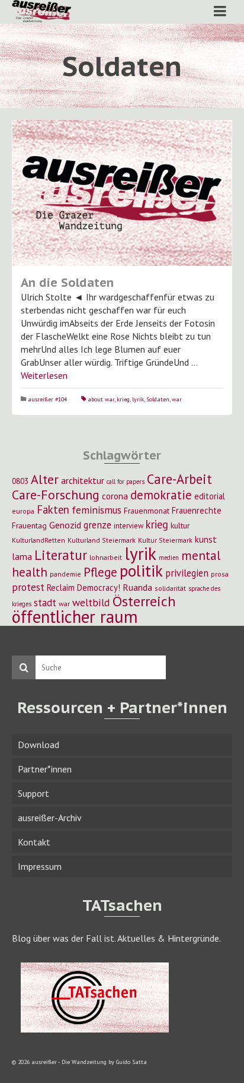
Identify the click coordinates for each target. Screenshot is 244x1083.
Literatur (60, 554)
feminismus (96, 510)
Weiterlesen (44, 375)
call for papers (126, 481)
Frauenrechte (196, 510)
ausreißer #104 (47, 399)
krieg (123, 399)
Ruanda (137, 587)
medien (169, 557)
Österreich (144, 601)
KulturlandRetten (38, 540)
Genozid (65, 525)
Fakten (53, 509)
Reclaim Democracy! (83, 587)
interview (128, 526)
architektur (82, 480)
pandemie (65, 573)
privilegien (186, 573)
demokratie (161, 495)
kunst (206, 539)
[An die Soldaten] (122, 193)
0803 (20, 481)
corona (115, 496)
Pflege (100, 571)
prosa (220, 573)
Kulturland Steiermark (102, 540)
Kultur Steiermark (165, 540)
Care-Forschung (55, 494)
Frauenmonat (146, 510)
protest (28, 587)
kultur (180, 525)
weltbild (91, 602)
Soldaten (157, 399)
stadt (45, 602)
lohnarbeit (105, 557)
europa (23, 510)
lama (22, 556)
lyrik (138, 399)
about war (101, 399)
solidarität (170, 588)
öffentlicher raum (75, 617)
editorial (209, 496)
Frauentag (29, 525)
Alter (45, 479)
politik (141, 570)
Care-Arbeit (179, 478)
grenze (97, 524)
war (177, 399)
